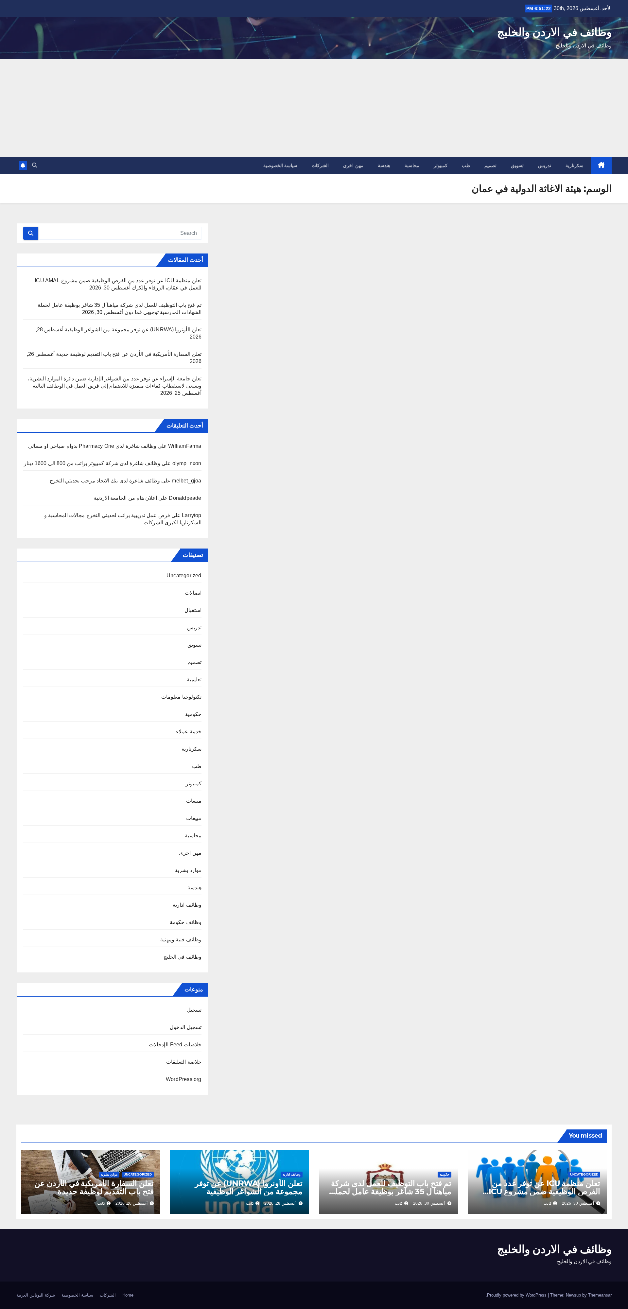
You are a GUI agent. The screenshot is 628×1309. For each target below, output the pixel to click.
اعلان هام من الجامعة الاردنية (125, 498)
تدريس (544, 165)
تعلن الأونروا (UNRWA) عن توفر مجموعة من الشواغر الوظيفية (133, 329)
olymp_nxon (186, 463)
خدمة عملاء (188, 731)
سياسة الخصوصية (280, 165)
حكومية (193, 714)
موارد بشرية (188, 870)
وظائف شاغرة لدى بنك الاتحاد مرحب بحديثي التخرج (105, 480)
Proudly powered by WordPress (517, 1295)
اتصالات (193, 593)
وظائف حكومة (185, 922)
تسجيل (194, 1010)
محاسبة (412, 165)
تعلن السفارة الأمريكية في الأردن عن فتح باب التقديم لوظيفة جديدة (128, 354)
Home (127, 1295)
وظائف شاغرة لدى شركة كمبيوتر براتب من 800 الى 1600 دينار (92, 463)
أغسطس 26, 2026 (131, 1203)
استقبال (192, 610)
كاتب (548, 1203)
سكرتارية (575, 165)
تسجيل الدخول (185, 1027)
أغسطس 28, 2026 (280, 1203)
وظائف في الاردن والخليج (554, 32)
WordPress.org (183, 1079)
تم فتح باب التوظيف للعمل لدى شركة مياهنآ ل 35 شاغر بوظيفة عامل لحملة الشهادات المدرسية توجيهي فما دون (391, 1191)
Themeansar (600, 1295)
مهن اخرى (353, 165)
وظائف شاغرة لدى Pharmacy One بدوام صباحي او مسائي (92, 446)
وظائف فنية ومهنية (180, 939)
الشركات (320, 165)
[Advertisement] (314, 108)
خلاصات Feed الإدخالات (175, 1044)
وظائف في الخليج (182, 957)
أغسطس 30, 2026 (578, 1203)
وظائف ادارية (187, 905)
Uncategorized (183, 575)
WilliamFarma (184, 446)
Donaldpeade (185, 498)
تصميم (490, 165)
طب (466, 165)
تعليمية (194, 679)
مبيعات (193, 801)
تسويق (517, 165)
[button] (34, 165)
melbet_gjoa (186, 480)
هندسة (384, 165)
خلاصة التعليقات (183, 1062)
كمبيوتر (440, 165)
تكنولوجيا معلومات (181, 697)
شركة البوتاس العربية (35, 1295)
